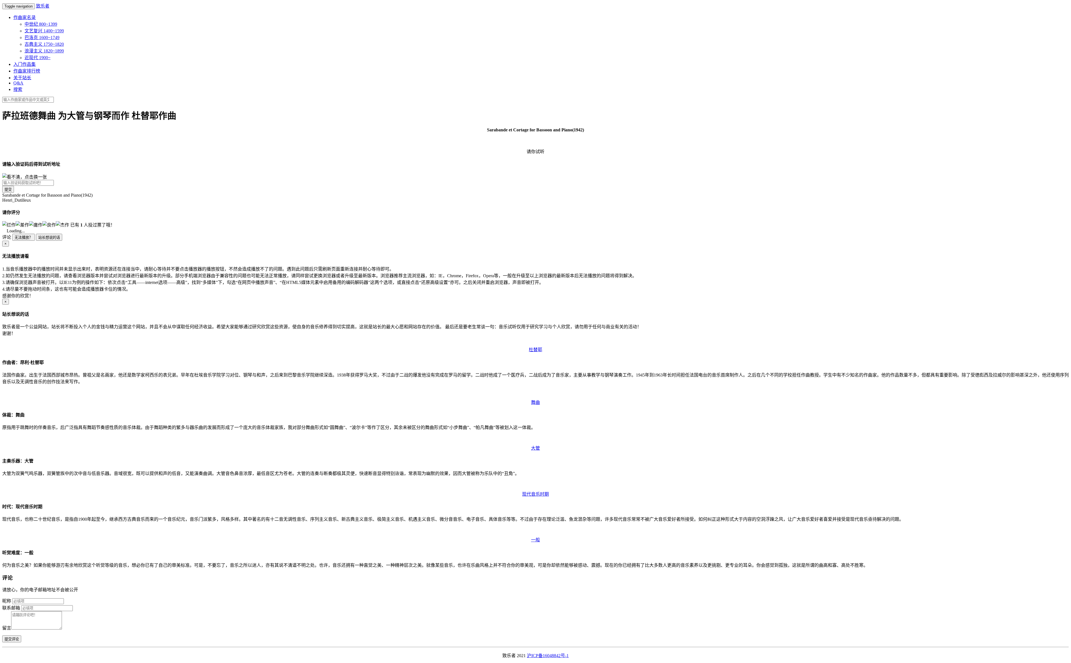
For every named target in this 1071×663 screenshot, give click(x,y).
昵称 (6, 601)
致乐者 (42, 6)
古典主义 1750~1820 (44, 44)
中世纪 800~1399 (41, 24)
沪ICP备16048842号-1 (548, 655)
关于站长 (22, 77)
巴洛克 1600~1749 (42, 37)
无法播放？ (24, 237)
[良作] (49, 224)
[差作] (22, 224)
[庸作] (35, 224)
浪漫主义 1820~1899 (44, 51)
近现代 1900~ (37, 57)
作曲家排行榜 (26, 71)
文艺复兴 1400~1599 (44, 30)
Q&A (18, 83)
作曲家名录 (24, 17)
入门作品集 (24, 64)
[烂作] (9, 224)
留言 (6, 628)
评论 (6, 237)
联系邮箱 (11, 608)
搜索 (17, 89)
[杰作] (62, 224)
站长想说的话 (49, 237)
